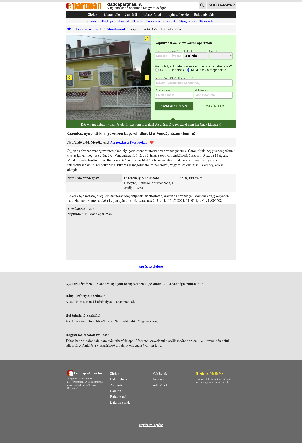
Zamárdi (131, 14)
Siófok (92, 14)
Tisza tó (138, 21)
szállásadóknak (222, 5)
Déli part (124, 21)
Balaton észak (120, 402)
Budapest (170, 21)
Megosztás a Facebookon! (129, 142)
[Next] (147, 77)
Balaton (93, 21)
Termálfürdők (207, 21)
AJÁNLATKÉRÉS (172, 105)
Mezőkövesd (116, 29)
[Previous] (69, 77)
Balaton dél (118, 396)
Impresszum (161, 379)
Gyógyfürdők (187, 21)
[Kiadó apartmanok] (68, 29)
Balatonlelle (111, 14)
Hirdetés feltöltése (209, 373)
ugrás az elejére (151, 266)
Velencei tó (153, 21)
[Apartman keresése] (202, 5)
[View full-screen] (147, 38)
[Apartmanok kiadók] (86, 6)
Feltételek (160, 373)
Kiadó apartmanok (89, 29)
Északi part (108, 21)
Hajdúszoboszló (177, 14)
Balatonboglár (204, 14)
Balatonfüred (151, 14)
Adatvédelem (213, 105)
